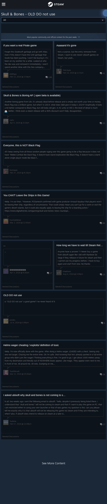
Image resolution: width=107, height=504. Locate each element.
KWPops (13, 74)
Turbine (13, 421)
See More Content (53, 463)
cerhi (12, 120)
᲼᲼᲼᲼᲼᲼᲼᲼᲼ (18, 270)
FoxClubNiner (15, 220)
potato (12, 320)
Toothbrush (15, 371)
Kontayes (13, 170)
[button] (27, 65)
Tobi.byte (67, 70)
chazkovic (67, 271)
